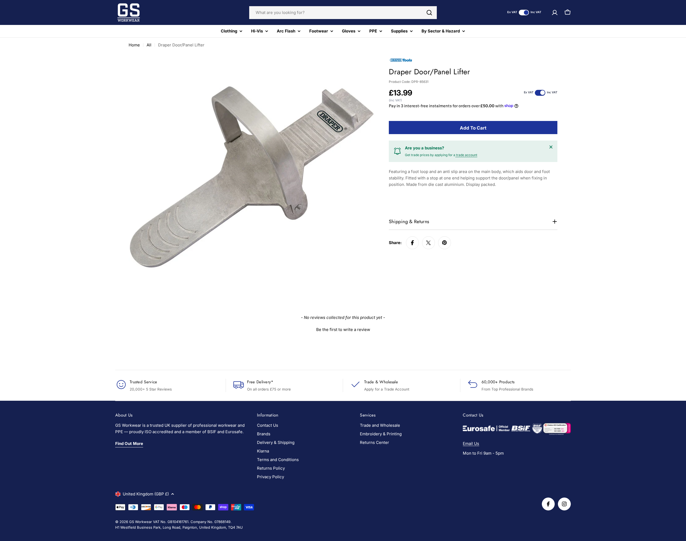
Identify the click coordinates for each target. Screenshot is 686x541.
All (149, 44)
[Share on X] (428, 242)
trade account (466, 155)
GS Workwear (140, 522)
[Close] (551, 147)
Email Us (471, 443)
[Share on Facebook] (412, 242)
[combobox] (343, 12)
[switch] (524, 12)
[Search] (429, 12)
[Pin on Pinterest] (444, 242)
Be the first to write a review (343, 329)
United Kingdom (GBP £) (146, 493)
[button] (343, 328)
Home (134, 44)
